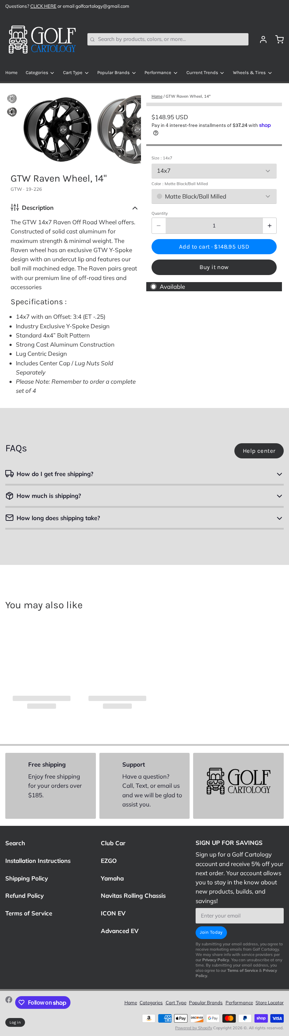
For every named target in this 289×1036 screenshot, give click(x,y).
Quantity (160, 213)
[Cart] (277, 39)
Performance (157, 72)
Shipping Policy (26, 878)
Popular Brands (113, 72)
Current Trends (202, 72)
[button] (214, 246)
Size (162, 158)
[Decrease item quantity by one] (159, 225)
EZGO (109, 860)
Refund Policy (24, 895)
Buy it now (213, 267)
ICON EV (113, 913)
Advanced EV (120, 930)
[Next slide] (130, 127)
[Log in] (261, 39)
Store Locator (270, 1002)
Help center (259, 450)
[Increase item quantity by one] (270, 225)
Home (11, 72)
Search (15, 843)
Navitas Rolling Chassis (133, 895)
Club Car (113, 843)
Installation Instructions (37, 860)
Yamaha (112, 878)
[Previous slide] (32, 127)
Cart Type (72, 72)
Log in (15, 1022)
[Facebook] (8, 1002)
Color (180, 183)
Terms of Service (28, 913)
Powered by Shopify (193, 1027)
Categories (37, 72)
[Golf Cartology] (42, 39)
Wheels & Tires (249, 72)
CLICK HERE (43, 6)
